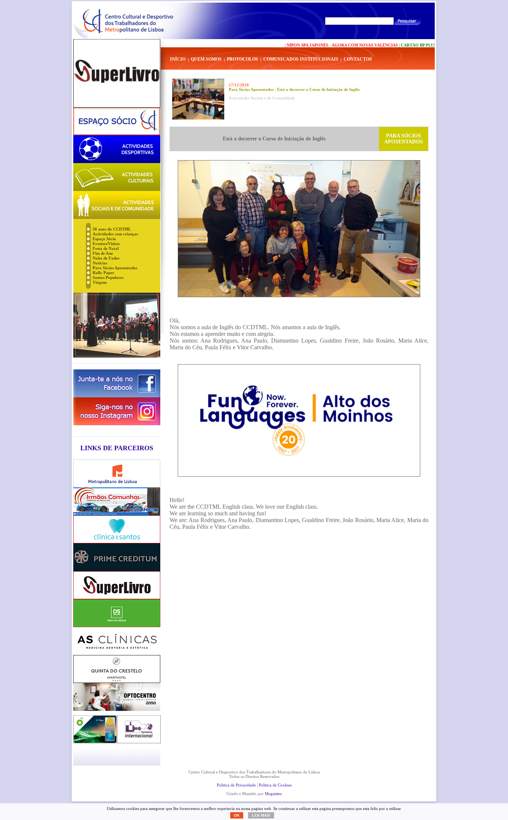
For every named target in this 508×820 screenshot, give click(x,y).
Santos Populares (108, 277)
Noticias (100, 263)
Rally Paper (103, 272)
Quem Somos (206, 59)
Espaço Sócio (104, 238)
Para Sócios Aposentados (115, 268)
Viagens (100, 282)
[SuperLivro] (116, 73)
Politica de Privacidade (236, 785)
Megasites (273, 793)
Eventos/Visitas (106, 243)
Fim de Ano (103, 253)
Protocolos (242, 59)
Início (178, 59)
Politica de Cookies (275, 785)
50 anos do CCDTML (112, 229)
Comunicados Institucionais (300, 59)
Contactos (358, 59)
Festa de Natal (106, 248)
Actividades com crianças (115, 234)
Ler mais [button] (261, 815)
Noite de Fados (106, 258)
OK (236, 815)
